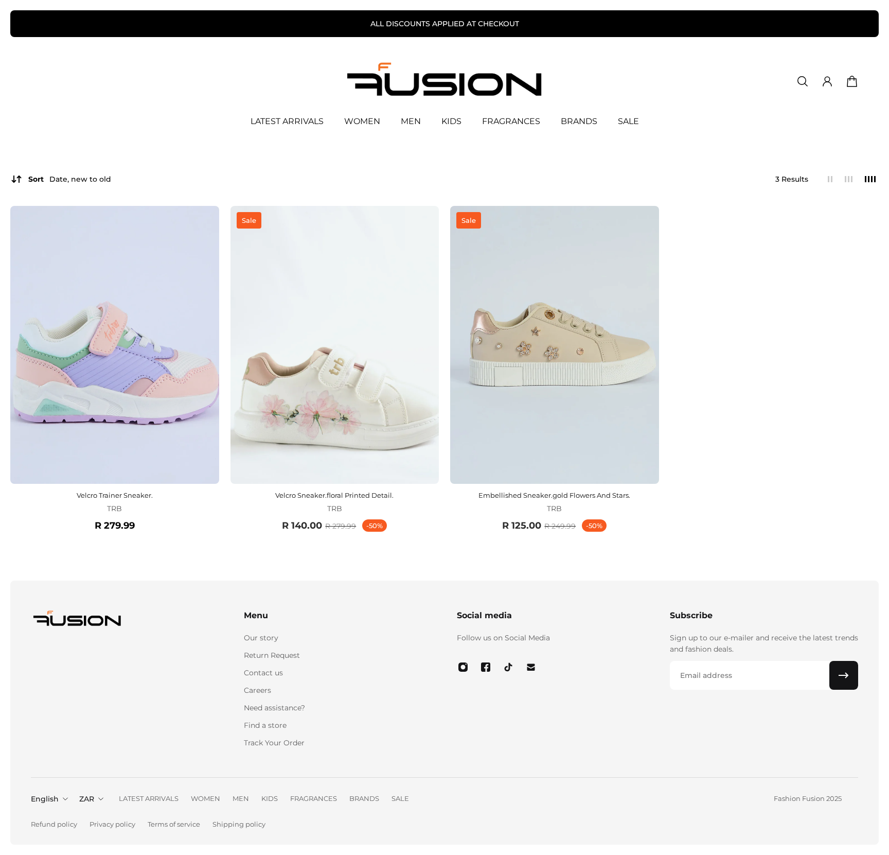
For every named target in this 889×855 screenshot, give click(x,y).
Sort (69, 179)
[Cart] (852, 81)
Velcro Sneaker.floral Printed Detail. (334, 495)
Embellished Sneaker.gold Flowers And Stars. (554, 495)
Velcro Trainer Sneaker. (115, 495)
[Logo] (444, 81)
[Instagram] (463, 667)
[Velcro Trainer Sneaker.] (114, 345)
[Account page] (827, 81)
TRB (114, 508)
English (45, 799)
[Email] (531, 667)
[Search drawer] (802, 81)
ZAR (86, 799)
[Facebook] (485, 667)
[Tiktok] (508, 667)
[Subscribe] (843, 675)
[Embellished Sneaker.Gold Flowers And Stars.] (554, 345)
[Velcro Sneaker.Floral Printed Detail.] (334, 345)
